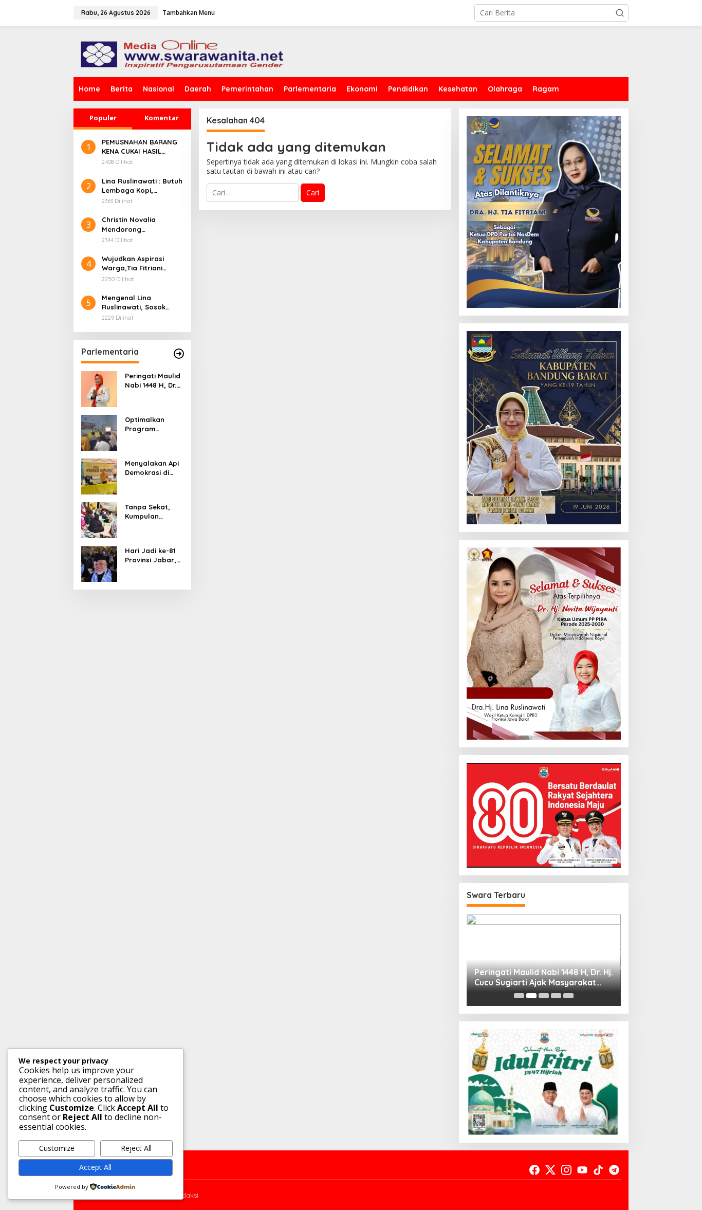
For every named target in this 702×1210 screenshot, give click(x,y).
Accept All (95, 1167)
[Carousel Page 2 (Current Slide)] (531, 995)
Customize (57, 1148)
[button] (620, 13)
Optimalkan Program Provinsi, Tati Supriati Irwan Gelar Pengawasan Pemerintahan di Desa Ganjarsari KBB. (153, 424)
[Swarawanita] (180, 51)
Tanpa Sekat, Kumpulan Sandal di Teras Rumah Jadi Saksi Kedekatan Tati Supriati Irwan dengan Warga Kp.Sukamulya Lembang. (153, 512)
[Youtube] (582, 1170)
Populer (103, 117)
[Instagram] (566, 1170)
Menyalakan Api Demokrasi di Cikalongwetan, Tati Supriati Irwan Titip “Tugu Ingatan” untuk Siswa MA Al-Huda (154, 468)
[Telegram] (614, 1170)
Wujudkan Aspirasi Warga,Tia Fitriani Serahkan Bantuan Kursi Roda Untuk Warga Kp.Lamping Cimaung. (134, 263)
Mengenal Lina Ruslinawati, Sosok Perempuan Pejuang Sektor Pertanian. (136, 302)
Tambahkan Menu (188, 12)
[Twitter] (550, 1170)
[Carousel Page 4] (556, 995)
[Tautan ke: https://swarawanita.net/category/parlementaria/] (179, 353)
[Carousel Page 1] (519, 995)
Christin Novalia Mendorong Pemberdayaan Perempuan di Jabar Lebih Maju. (137, 224)
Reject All (136, 1148)
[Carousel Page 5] (568, 995)
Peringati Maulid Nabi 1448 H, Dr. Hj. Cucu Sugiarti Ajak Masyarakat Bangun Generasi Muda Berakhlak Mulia (154, 381)
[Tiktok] (598, 1170)
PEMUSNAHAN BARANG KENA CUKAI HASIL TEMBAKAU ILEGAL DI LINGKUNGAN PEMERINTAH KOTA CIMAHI (139, 147)
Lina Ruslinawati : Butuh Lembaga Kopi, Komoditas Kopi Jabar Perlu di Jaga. (142, 186)
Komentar (161, 117)
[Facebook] (534, 1170)
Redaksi (185, 1195)
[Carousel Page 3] (544, 995)
